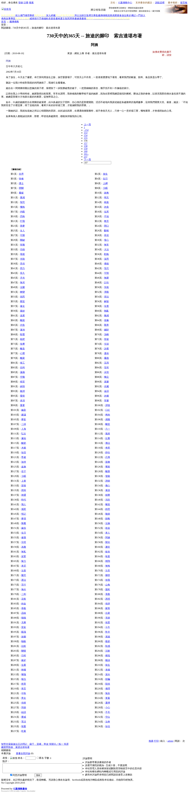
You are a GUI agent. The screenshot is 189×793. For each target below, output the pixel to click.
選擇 (107, 703)
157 (85, 143)
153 (85, 132)
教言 (106, 221)
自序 (21, 174)
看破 (21, 193)
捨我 (107, 580)
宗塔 (23, 542)
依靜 (107, 603)
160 (85, 151)
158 (85, 146)
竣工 (22, 363)
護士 (21, 183)
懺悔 (22, 207)
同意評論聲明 (20, 775)
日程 (23, 655)
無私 (23, 551)
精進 (106, 202)
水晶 (3, 785)
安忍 (106, 268)
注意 (107, 570)
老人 (107, 533)
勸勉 (106, 254)
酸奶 (23, 443)
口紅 (107, 410)
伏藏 (106, 386)
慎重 (23, 726)
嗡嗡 (23, 618)
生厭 (23, 665)
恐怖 (22, 216)
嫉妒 (23, 660)
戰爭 (106, 325)
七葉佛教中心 (125, 2)
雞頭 (107, 660)
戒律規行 (34, 18)
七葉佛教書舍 (20, 788)
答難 (22, 244)
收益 (107, 528)
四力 (22, 268)
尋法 (106, 296)
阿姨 (107, 537)
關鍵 (22, 240)
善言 (23, 688)
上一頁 (87, 124)
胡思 (22, 296)
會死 (107, 448)
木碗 (23, 448)
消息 (107, 499)
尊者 (23, 457)
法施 (107, 523)
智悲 (22, 202)
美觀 (107, 594)
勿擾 (106, 396)
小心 (107, 707)
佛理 (107, 688)
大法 (106, 249)
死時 (23, 490)
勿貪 (106, 207)
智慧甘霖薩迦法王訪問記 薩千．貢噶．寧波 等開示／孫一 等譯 (35, 744)
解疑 (106, 301)
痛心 (107, 485)
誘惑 (107, 599)
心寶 (22, 353)
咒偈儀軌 (43, 18)
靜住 (107, 452)
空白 (107, 717)
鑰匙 (23, 410)
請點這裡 (159, 2)
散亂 (106, 311)
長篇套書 (53, 18)
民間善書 (72, 18)
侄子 (23, 471)
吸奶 (107, 641)
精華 (107, 495)
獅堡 (107, 575)
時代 (23, 499)
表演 (22, 400)
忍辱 (107, 457)
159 (85, 148)
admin (170, 741)
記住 (106, 282)
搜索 (31, 2)
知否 (23, 452)
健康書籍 (81, 18)
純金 (23, 603)
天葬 (23, 622)
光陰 (22, 259)
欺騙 (107, 679)
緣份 (23, 528)
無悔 (107, 566)
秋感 (107, 646)
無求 (22, 282)
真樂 (106, 381)
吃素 (23, 731)
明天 (106, 197)
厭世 (22, 301)
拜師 (23, 707)
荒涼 (23, 721)
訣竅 (106, 348)
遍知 (23, 438)
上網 (105, 183)
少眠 (105, 188)
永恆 (106, 372)
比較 (23, 646)
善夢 (22, 226)
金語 (106, 391)
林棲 (23, 669)
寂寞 (23, 556)
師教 (107, 518)
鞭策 (107, 504)
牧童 (107, 556)
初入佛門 (20, 15)
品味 (23, 613)
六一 (107, 429)
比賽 (107, 438)
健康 (23, 537)
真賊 (107, 636)
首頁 (3, 21)
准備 (107, 669)
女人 (22, 230)
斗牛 (107, 627)
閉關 (21, 188)
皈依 (107, 551)
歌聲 (22, 334)
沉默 (107, 651)
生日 (105, 178)
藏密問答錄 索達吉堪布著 (15, 747)
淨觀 (106, 292)
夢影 (23, 419)
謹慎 (107, 405)
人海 (23, 429)
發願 (107, 476)
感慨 (107, 419)
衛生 (107, 665)
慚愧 (23, 674)
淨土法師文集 (81, 15)
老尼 (23, 566)
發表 (38, 775)
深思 (106, 259)
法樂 (22, 287)
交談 (106, 344)
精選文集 (62, 18)
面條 (107, 462)
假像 (106, 320)
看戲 (106, 358)
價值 (106, 263)
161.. (86, 154)
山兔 (107, 584)
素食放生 (121, 15)
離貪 (22, 348)
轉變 (22, 292)
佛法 (107, 443)
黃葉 (107, 698)
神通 (23, 495)
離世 (107, 424)
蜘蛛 (23, 641)
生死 (106, 211)
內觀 (22, 211)
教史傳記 (131, 15)
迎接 (23, 485)
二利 (23, 594)
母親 (22, 254)
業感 (22, 197)
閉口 (106, 226)
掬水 (23, 589)
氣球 (22, 391)
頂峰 (106, 334)
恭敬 (23, 608)
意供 (22, 263)
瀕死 (23, 509)
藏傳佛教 (102, 15)
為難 (23, 547)
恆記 (23, 514)
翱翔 (107, 561)
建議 (23, 414)
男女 (23, 698)
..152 (86, 130)
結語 (23, 712)
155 (85, 138)
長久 (22, 273)
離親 (22, 320)
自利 (22, 367)
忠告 (22, 325)
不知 (106, 216)
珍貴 (106, 306)
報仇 (23, 679)
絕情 (22, 386)
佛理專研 (29, 15)
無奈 (107, 693)
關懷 (23, 651)
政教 (106, 193)
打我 (22, 221)
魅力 (23, 561)
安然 (106, 367)
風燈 (107, 433)
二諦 (23, 424)
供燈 (23, 703)
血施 (23, 466)
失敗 (106, 287)
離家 (22, 358)
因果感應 (112, 15)
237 (85, 156)
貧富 (23, 627)
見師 (107, 618)
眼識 (23, 632)
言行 (23, 584)
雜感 (106, 315)
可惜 (106, 273)
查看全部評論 (23, 753)
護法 (23, 580)
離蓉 (107, 471)
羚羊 (107, 632)
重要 (22, 405)
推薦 (151, 741)
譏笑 (107, 547)
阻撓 (107, 684)
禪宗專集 (93, 15)
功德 (22, 249)
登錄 (20, 2)
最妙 (22, 311)
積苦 (22, 381)
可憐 (22, 235)
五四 (106, 363)
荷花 (106, 235)
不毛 (107, 712)
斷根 (106, 230)
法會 (107, 721)
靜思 (107, 509)
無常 (106, 244)
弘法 (23, 433)
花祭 (23, 599)
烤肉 (107, 414)
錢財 (106, 329)
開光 (107, 542)
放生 (105, 174)
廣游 (107, 490)
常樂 (106, 400)
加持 (23, 462)
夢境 (23, 518)
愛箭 (22, 396)
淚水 (107, 674)
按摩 (22, 344)
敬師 (107, 514)
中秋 (23, 693)
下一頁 (87, 159)
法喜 (23, 570)
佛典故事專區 (8, 18)
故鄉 (23, 636)
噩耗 (107, 589)
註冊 (26, 2)
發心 (106, 240)
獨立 (106, 377)
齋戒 (23, 717)
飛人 (23, 504)
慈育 (23, 684)
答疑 (106, 339)
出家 (107, 613)
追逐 (22, 315)
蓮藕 (22, 372)
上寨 (23, 481)
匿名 (41, 758)
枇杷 (22, 339)
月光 (22, 278)
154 (85, 135)
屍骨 (107, 608)
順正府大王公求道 (15, 785)
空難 (22, 377)
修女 (22, 306)
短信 (107, 726)
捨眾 (107, 622)
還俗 (106, 353)
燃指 (107, 655)
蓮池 (22, 329)
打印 (156, 741)
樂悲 (23, 575)
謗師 (107, 481)
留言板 (183, 2)
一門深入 (140, 15)
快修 (21, 178)
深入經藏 (51, 15)
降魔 (23, 523)
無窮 (106, 278)
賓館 (107, 466)
